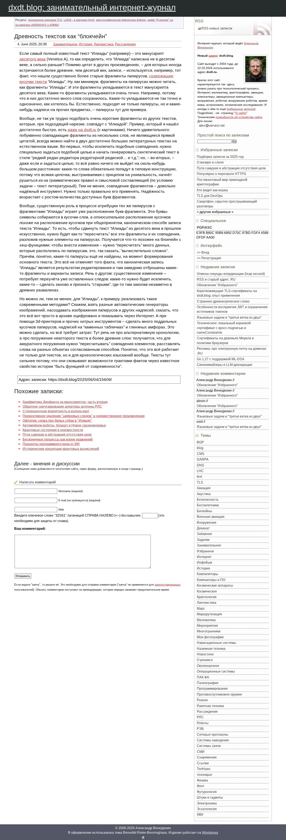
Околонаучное (208, 666)
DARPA (203, 459)
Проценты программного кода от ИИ (51, 444)
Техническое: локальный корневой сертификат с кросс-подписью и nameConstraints (224, 327)
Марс (201, 608)
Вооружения (206, 522)
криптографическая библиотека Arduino (121, 20)
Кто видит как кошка (212, 190)
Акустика (204, 494)
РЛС (200, 717)
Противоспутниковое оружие (219, 694)
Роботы (203, 723)
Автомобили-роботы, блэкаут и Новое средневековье (64, 425)
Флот (200, 786)
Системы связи (209, 746)
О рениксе (205, 660)
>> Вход (203, 252)
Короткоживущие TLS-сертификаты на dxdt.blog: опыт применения (227, 293)
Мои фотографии (210, 637)
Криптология (206, 597)
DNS (200, 465)
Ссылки (203, 763)
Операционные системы (216, 671)
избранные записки (241, 109)
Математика (206, 620)
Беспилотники (208, 505)
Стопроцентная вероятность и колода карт (56, 411)
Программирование (212, 688)
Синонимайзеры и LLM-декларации (224, 364)
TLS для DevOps (210, 196)
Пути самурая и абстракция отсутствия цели (57, 434)
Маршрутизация (209, 614)
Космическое (207, 591)
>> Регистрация (209, 258)
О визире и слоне (210, 162)
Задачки (203, 539)
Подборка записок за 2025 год (220, 156)
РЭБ (200, 728)
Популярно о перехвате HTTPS (221, 174)
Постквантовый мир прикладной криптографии (222, 182)
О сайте (240, 113)
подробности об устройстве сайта (239, 117)
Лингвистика (103, 44)
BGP (200, 442)
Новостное (205, 654)
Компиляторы (207, 574)
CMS (200, 454)
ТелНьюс (204, 769)
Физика (202, 780)
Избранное (205, 551)
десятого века (32, 59)
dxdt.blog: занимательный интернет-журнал (92, 7)
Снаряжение (207, 757)
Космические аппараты (215, 585)
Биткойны (204, 511)
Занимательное (65, 44)
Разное (202, 700)
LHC (200, 471)
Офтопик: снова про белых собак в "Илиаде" (57, 420)
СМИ (201, 751)
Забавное (204, 534)
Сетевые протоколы (212, 734)
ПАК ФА (203, 677)
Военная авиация (210, 516)
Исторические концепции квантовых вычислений (61, 449)
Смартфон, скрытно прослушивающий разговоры (227, 204)
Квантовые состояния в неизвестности (53, 430)
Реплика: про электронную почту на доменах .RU (231, 351)
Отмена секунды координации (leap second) (231, 274)
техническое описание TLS (45, 20)
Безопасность (207, 499)
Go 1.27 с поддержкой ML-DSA (220, 359)
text (199, 476)
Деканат (203, 528)
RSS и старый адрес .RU (216, 279)
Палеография (207, 683)
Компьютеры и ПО (211, 580)
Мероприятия (207, 625)
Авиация (203, 488)
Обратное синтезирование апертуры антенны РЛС (62, 406)
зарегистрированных (167, 584)
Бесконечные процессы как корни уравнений (58, 439)
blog (200, 448)
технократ (204, 774)
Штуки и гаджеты (210, 797)
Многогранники (208, 631)
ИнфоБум (204, 562)
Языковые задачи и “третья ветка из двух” (229, 317)
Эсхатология (207, 809)
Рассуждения (125, 44)
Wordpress (210, 832)
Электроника (207, 803)
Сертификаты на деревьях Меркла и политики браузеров (225, 340)
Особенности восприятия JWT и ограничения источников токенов (232, 309)
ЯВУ (200, 814)
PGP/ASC (204, 227)
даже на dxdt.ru (82, 130)
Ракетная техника (210, 706)
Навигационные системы (216, 643)
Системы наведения (213, 740)
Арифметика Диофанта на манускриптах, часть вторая (65, 402)
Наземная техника (211, 648)
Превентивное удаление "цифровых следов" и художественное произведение (84, 416)
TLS (200, 482)
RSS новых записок (216, 28)
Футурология (207, 792)
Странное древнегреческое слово (223, 301)
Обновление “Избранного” (217, 285)
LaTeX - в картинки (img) (79, 20)
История (85, 44)
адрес (213, 55)
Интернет (204, 557)
